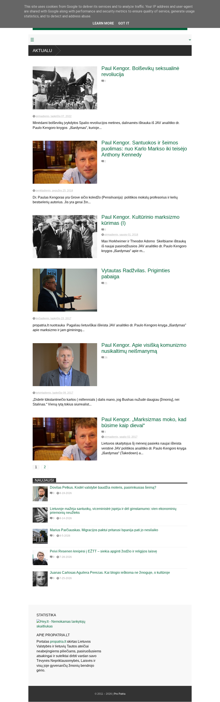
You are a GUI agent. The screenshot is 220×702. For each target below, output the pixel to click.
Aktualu (42, 50)
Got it (123, 23)
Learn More (103, 23)
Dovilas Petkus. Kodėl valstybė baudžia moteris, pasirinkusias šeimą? (103, 487)
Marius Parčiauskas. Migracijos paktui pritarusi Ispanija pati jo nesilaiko (104, 530)
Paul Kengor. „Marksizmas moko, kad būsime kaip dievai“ (143, 422)
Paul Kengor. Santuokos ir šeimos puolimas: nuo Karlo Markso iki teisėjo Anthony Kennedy (144, 149)
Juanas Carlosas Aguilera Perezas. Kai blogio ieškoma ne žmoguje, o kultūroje (110, 572)
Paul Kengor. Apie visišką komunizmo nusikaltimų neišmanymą (143, 348)
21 (105, 283)
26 (105, 357)
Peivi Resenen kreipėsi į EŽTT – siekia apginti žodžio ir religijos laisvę (103, 551)
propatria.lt (58, 641)
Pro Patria (119, 693)
